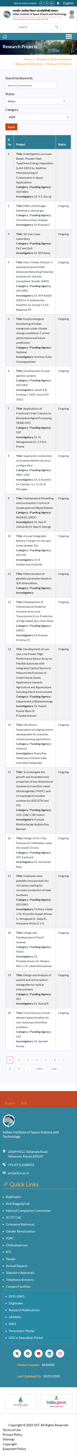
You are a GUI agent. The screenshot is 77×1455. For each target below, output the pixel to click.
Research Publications (24, 1310)
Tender (11, 1259)
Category (11, 110)
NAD (12, 1324)
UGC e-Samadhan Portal (26, 1338)
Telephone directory (20, 1280)
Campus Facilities (18, 1286)
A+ (52, 3)
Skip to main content (25, 3)
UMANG (15, 1317)
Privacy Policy (12, 1434)
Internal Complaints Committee (28, 1211)
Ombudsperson (17, 1245)
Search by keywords (19, 78)
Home (28, 59)
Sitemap (8, 1439)
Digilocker (16, 1303)
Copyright (10, 1444)
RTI (8, 1252)
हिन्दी (24, 1103)
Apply (11, 127)
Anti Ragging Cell (18, 1204)
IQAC (10, 1238)
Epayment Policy (14, 1449)
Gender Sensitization (20, 1231)
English (68, 3)
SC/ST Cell (13, 1217)
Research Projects (59, 64)
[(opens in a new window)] (17, 1353)
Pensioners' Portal (21, 1331)
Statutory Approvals (20, 1273)
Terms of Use (12, 1430)
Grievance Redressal (20, 1224)
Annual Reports (17, 1266)
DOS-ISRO (16, 1296)
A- (41, 3)
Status (10, 94)
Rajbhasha (13, 1197)
